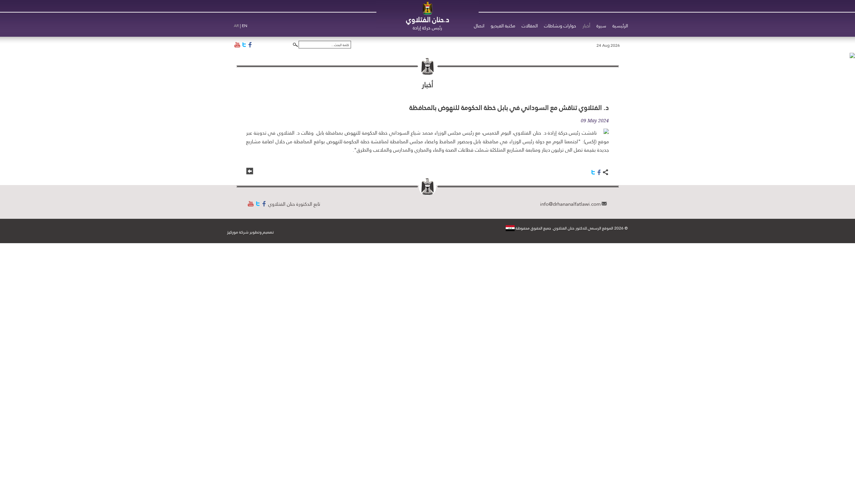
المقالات (530, 25)
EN (244, 25)
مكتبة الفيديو (503, 25)
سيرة (601, 25)
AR (236, 25)
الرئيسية (620, 25)
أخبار (586, 25)
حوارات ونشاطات (560, 25)
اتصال (479, 25)
